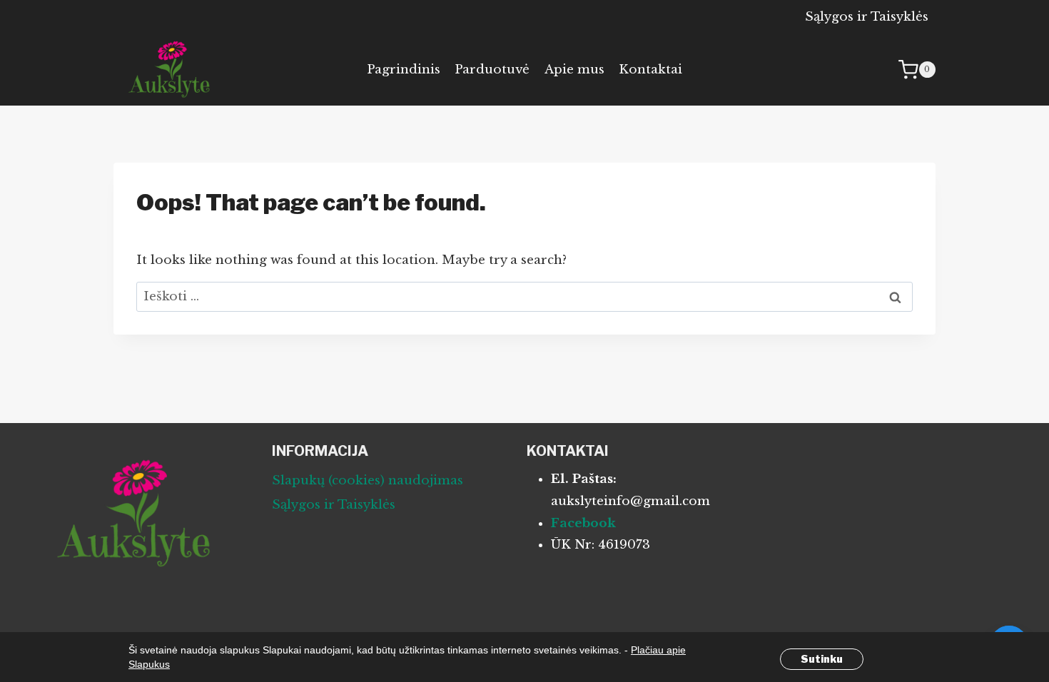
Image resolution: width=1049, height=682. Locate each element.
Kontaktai (650, 69)
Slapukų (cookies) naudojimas (367, 480)
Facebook (583, 523)
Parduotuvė (492, 69)
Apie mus (574, 69)
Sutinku (822, 659)
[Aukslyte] (170, 70)
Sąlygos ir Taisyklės (866, 16)
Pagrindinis (403, 69)
